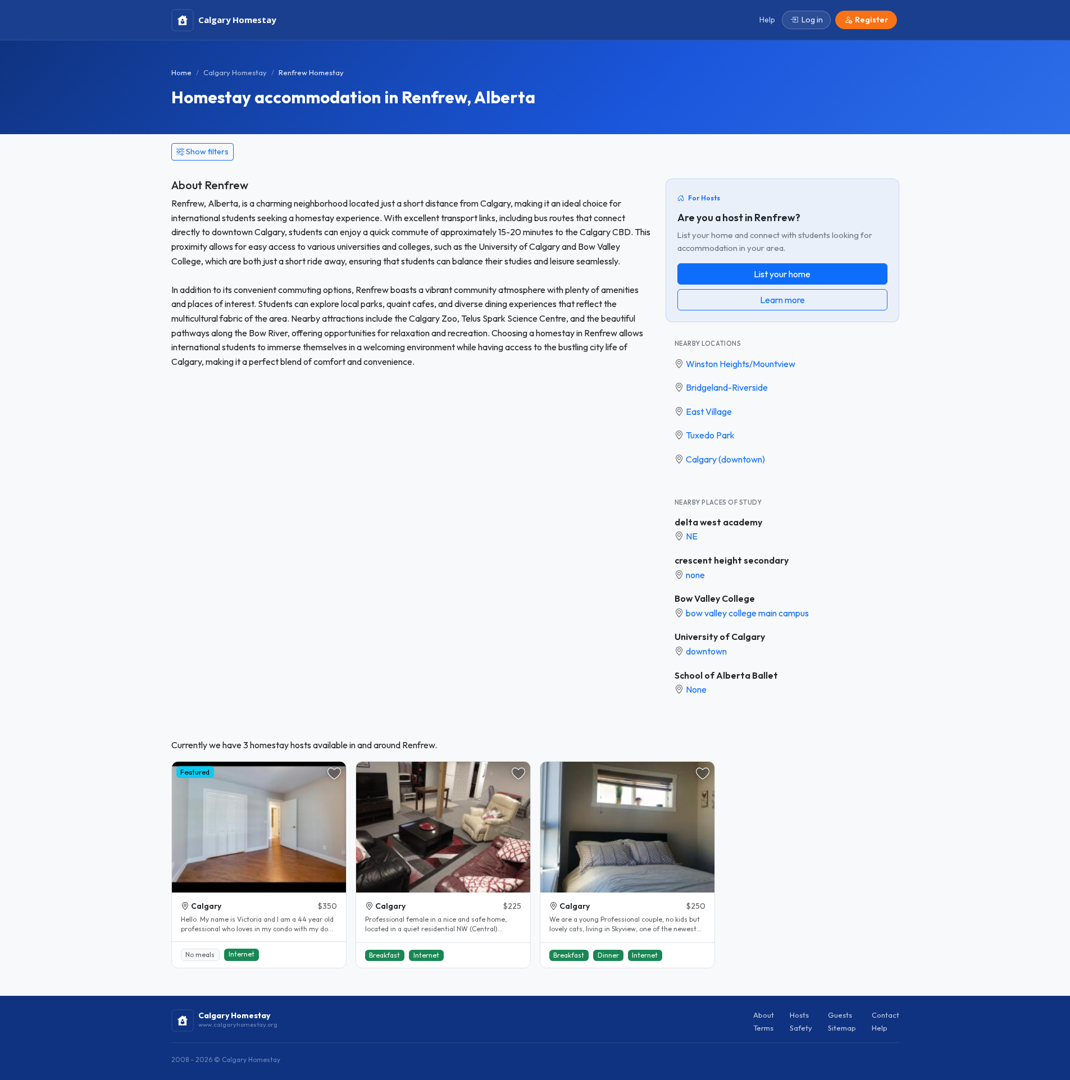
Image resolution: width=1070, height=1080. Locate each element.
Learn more (782, 299)
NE (692, 536)
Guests (840, 1014)
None (696, 689)
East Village (709, 411)
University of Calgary (720, 636)
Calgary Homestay (235, 72)
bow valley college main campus (747, 613)
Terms (763, 1027)
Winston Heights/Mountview (740, 363)
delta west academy (718, 522)
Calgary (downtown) (725, 459)
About (763, 1014)
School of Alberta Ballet (726, 675)
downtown (706, 651)
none (695, 574)
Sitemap (842, 1027)
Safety (801, 1027)
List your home (782, 274)
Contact (885, 1014)
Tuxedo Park (710, 435)
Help (879, 1027)
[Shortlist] (334, 773)
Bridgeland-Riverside (727, 387)
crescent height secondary (732, 560)
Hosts (799, 1014)
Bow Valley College (715, 598)
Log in (812, 20)
